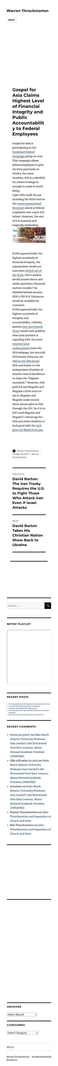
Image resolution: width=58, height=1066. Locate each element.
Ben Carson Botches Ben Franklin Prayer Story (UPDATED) (26, 715)
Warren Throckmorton (27, 11)
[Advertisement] (26, 55)
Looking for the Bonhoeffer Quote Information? (23, 708)
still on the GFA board (25, 361)
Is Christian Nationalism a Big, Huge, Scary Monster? (25, 706)
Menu (11, 20)
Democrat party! (20, 734)
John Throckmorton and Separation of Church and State (30, 816)
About (10, 1047)
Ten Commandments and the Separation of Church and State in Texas (29, 704)
